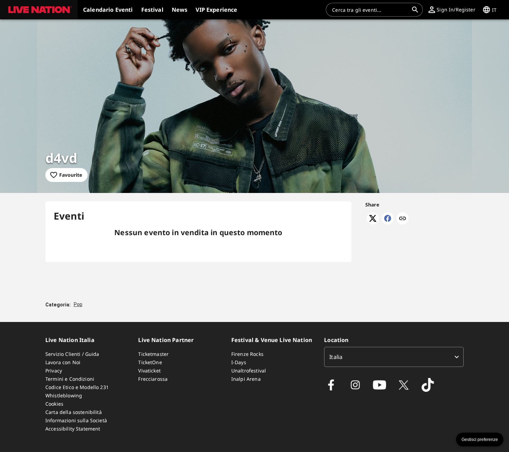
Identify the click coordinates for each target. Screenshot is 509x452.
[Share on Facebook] (388, 222)
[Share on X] (373, 222)
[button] (39, 9)
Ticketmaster (153, 354)
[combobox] (370, 9)
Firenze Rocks (247, 354)
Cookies (54, 403)
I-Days (238, 362)
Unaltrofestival (248, 370)
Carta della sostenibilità (73, 412)
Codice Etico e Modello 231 (77, 387)
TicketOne (150, 362)
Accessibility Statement (72, 428)
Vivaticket (149, 370)
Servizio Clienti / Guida (72, 354)
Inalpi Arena (246, 379)
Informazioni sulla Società (76, 420)
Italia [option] (335, 357)
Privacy (53, 370)
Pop (78, 304)
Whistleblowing (63, 395)
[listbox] (393, 357)
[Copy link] (402, 218)
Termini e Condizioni (69, 379)
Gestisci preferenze (480, 439)
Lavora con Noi (62, 362)
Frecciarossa (153, 379)
